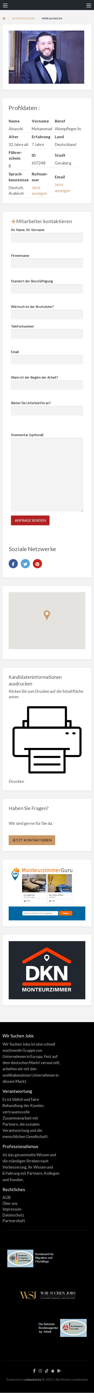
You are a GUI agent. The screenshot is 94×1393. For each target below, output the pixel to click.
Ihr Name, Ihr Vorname (27, 230)
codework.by (32, 1379)
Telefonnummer (22, 326)
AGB (7, 1197)
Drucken (16, 781)
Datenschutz (13, 1215)
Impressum (12, 1209)
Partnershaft (14, 1221)
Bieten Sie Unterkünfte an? (31, 403)
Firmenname (20, 255)
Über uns (10, 1203)
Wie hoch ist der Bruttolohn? (32, 307)
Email (15, 352)
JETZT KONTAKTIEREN (32, 840)
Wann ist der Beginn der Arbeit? (34, 377)
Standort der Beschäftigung (32, 281)
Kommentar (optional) (27, 435)
